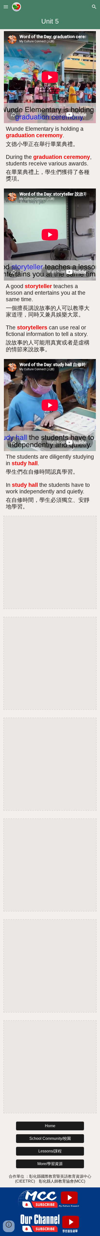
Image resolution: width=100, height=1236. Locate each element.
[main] (50, 21)
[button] (6, 6)
